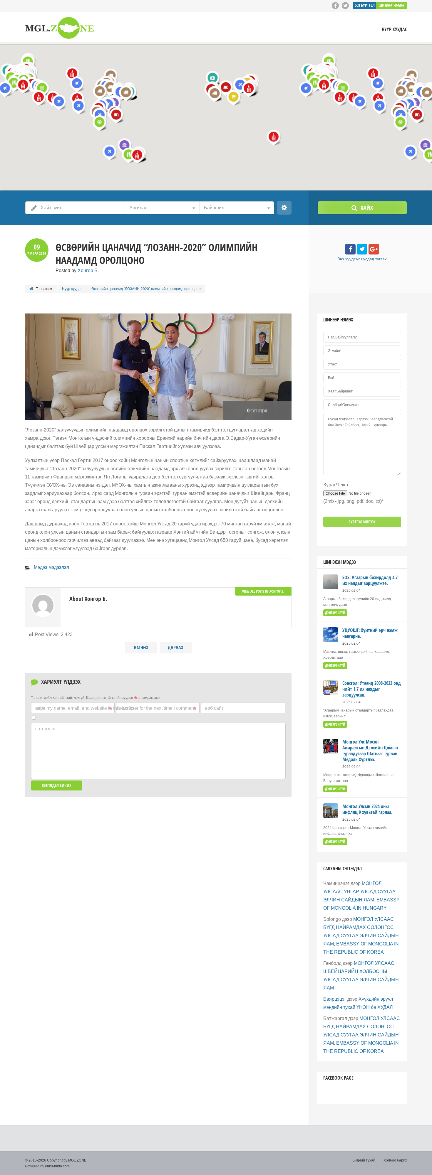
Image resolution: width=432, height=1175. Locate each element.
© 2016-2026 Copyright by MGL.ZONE (55, 1160)
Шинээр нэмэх (392, 5)
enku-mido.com (57, 1166)
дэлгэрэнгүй (335, 612)
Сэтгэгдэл (45, 728)
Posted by (77, 270)
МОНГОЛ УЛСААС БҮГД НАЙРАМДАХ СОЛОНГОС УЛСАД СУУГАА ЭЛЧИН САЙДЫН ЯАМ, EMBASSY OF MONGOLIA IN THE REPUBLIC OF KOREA (361, 936)
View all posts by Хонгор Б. (263, 591)
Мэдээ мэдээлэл (51, 567)
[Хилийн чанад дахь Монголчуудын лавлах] (59, 28)
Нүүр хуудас (394, 29)
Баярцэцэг (334, 999)
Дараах (175, 647)
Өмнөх (141, 647)
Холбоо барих (395, 1160)
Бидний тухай (363, 1160)
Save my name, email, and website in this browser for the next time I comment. (115, 708)
